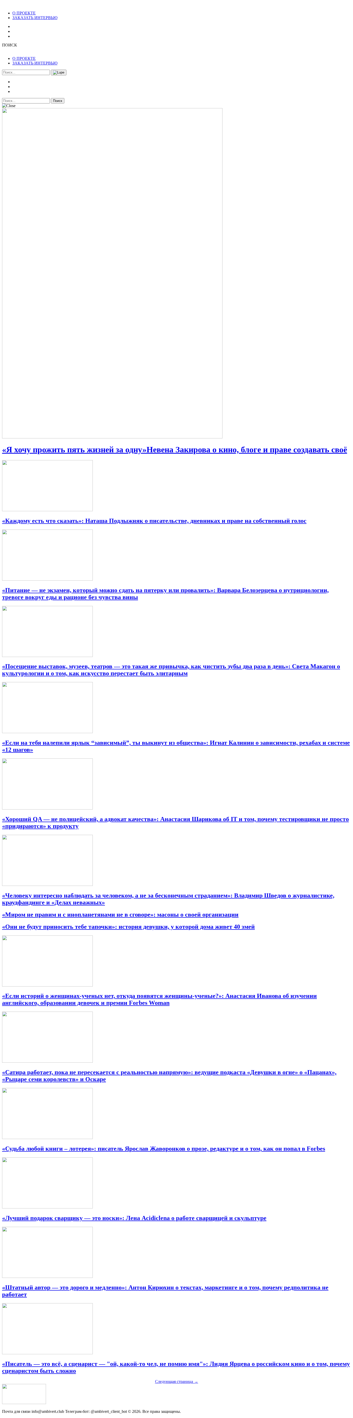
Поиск (57, 101)
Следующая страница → (176, 1381)
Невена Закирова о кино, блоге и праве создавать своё (174, 449)
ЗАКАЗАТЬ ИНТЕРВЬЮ (34, 17)
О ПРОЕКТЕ (24, 13)
